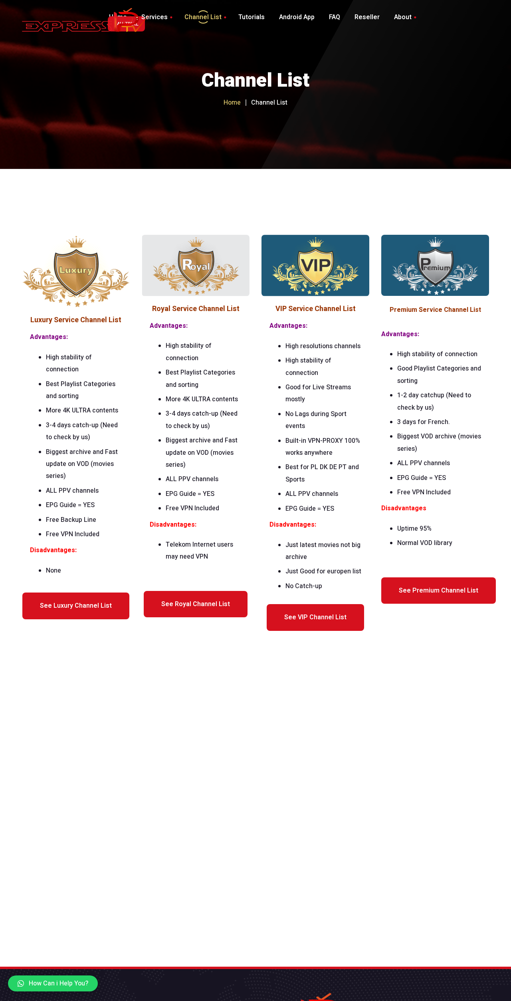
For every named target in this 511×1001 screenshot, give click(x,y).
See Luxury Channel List (76, 606)
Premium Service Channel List (435, 310)
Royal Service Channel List (196, 308)
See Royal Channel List (195, 604)
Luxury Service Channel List (75, 320)
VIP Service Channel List (315, 308)
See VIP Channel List (315, 617)
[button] (53, 983)
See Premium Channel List (438, 590)
